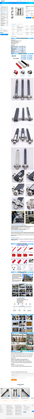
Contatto (4, 34)
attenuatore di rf (4, 16)
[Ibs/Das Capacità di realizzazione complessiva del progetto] (19, 11)
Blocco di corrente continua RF (4, 18)
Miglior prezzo (28, 17)
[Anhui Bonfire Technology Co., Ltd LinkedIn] (25, 412)
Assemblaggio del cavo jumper (4, 20)
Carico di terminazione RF (4, 17)
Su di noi (1, 408)
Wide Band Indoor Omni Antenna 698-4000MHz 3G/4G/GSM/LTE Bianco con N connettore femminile (10, 410)
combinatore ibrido (4, 13)
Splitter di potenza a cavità (4, 11)
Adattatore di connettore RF (4, 8)
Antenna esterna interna (8, 405)
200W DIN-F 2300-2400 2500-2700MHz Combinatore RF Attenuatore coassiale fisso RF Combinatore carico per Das (18, 410)
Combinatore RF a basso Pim (4, 10)
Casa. (0, 406)
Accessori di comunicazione (4, 25)
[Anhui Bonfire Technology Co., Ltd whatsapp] (2, 32)
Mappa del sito (1, 409)
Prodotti (1, 407)
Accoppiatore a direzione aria (4, 14)
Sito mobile (1, 410)
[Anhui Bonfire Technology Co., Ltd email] (0, 32)
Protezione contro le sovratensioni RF (4, 23)
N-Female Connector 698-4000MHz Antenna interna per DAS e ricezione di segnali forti (10, 407)
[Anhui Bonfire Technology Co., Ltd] (3, 1)
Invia (14, 379)
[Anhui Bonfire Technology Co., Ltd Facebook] (24, 412)
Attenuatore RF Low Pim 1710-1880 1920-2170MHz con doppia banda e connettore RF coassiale (18, 414)
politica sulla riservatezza (1, 411)
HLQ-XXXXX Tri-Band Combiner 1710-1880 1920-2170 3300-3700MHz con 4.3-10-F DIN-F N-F (18, 407)
